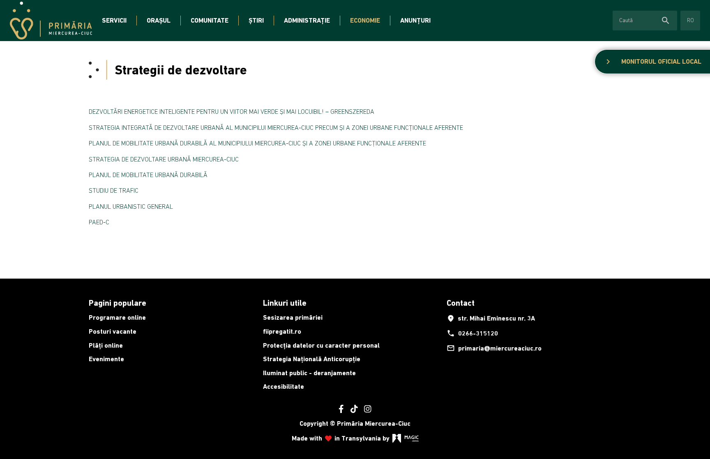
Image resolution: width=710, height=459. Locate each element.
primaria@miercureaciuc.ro (494, 348)
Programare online (117, 317)
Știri (256, 20)
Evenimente (106, 359)
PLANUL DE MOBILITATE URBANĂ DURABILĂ (148, 174)
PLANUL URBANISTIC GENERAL (131, 206)
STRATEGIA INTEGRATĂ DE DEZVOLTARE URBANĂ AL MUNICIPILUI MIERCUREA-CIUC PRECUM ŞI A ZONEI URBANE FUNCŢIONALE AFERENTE (276, 127)
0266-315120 (472, 333)
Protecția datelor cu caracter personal (321, 345)
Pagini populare (117, 303)
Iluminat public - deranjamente (309, 373)
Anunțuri (415, 20)
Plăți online (106, 345)
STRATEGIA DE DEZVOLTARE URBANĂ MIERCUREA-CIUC (164, 159)
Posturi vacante (112, 331)
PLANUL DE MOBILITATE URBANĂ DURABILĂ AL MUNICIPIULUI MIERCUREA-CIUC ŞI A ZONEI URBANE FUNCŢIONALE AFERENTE (257, 143)
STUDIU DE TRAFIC (113, 190)
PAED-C (99, 222)
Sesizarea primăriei (293, 317)
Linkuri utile (285, 303)
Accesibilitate (283, 386)
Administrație (307, 20)
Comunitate (209, 20)
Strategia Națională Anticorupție (311, 359)
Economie (365, 20)
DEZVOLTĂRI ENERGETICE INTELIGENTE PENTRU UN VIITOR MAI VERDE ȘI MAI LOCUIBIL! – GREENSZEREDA (231, 111)
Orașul (159, 20)
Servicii (114, 20)
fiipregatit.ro (282, 331)
